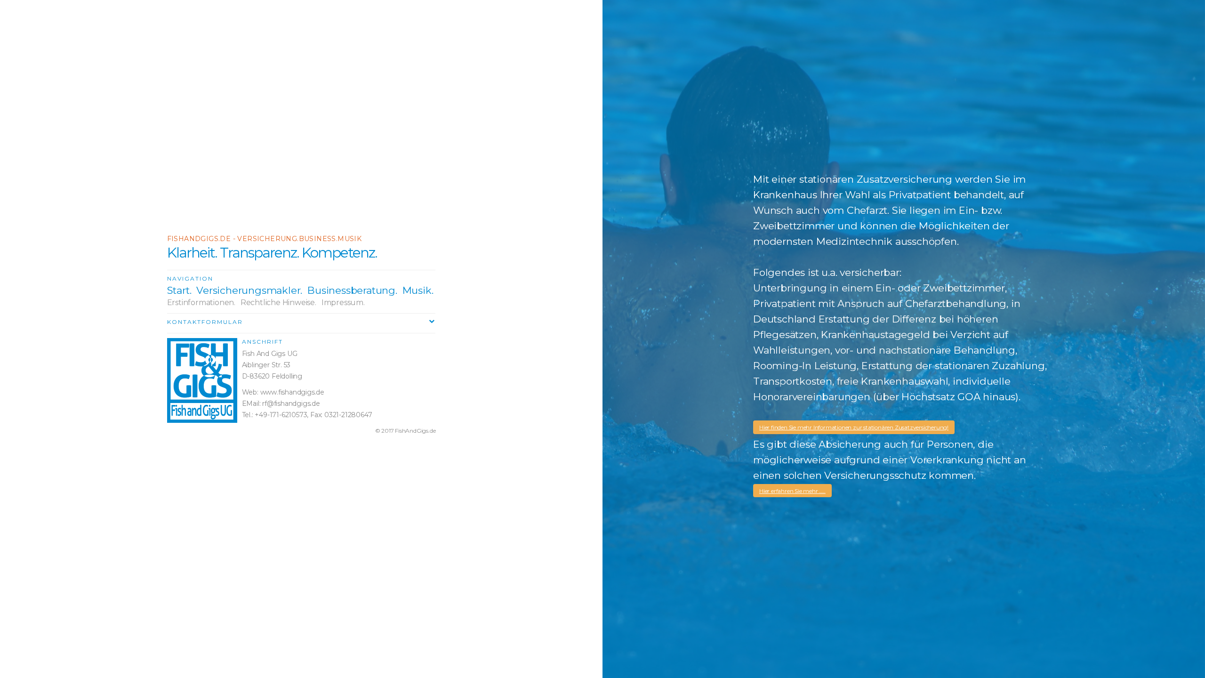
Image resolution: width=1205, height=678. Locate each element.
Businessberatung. (352, 290)
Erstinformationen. (201, 302)
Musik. (418, 290)
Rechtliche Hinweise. (278, 302)
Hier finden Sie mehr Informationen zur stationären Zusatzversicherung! (853, 427)
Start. (179, 290)
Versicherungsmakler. (249, 290)
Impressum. (343, 302)
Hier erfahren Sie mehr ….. (792, 490)
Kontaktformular (205, 321)
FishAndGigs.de (415, 430)
